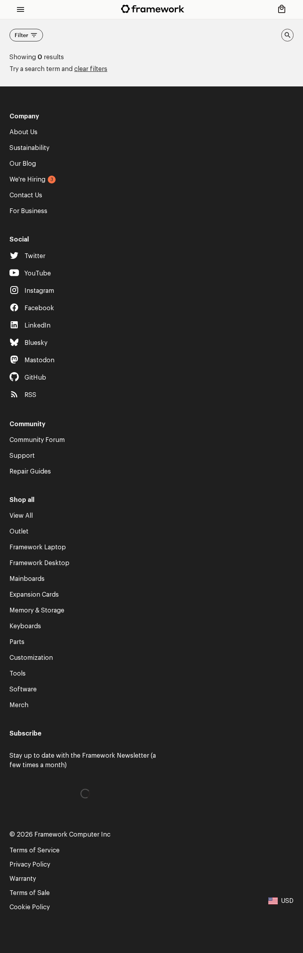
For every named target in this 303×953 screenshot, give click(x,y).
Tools (17, 673)
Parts (16, 642)
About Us (23, 132)
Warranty (22, 879)
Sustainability (29, 148)
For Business (28, 211)
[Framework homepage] (152, 9)
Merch (18, 705)
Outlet (18, 531)
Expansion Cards (34, 595)
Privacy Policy (29, 864)
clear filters (90, 69)
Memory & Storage (36, 610)
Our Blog (22, 164)
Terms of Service (34, 850)
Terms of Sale (29, 893)
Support (22, 456)
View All (21, 516)
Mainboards (27, 579)
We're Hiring (27, 179)
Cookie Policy (29, 907)
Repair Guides (30, 471)
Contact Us (25, 195)
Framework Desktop (39, 563)
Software (23, 689)
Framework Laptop (37, 547)
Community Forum (37, 440)
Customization (31, 658)
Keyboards (25, 626)
